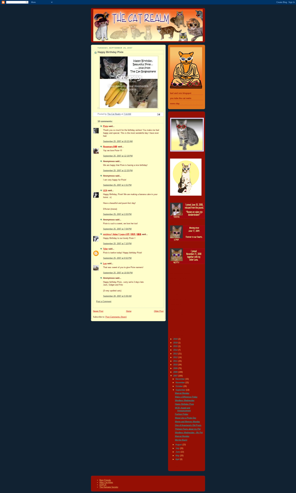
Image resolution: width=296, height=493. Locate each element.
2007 (175, 376)
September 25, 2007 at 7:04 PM (117, 229)
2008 (175, 372)
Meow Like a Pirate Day (185, 418)
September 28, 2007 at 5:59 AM (117, 296)
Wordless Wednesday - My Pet (189, 433)
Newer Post (98, 311)
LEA (105, 190)
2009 (175, 368)
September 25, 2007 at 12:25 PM (118, 171)
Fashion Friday (181, 414)
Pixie (105, 126)
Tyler (105, 249)
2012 (175, 357)
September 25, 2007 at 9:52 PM (117, 258)
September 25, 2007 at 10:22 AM (118, 141)
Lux (105, 263)
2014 (175, 350)
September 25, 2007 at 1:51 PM (117, 185)
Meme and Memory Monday (187, 422)
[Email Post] (158, 114)
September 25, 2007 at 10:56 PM (118, 273)
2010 (175, 365)
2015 (175, 346)
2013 (175, 354)
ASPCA (102, 485)
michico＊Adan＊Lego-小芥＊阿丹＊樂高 (122, 234)
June (178, 452)
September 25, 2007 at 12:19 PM (118, 156)
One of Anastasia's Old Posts (188, 425)
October (179, 386)
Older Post (159, 311)
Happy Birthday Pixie (184, 404)
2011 (175, 361)
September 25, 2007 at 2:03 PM (117, 214)
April (177, 459)
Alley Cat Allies (106, 482)
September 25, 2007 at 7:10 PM (117, 244)
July (178, 448)
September (181, 390)
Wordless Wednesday (184, 400)
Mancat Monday (182, 393)
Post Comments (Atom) (116, 317)
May (178, 456)
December (180, 379)
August (178, 445)
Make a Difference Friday (186, 397)
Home (128, 311)
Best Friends (105, 480)
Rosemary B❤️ (110, 147)
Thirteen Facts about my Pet (188, 429)
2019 (175, 339)
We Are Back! (181, 440)
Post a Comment (103, 301)
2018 (175, 343)
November (180, 383)
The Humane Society (108, 487)
